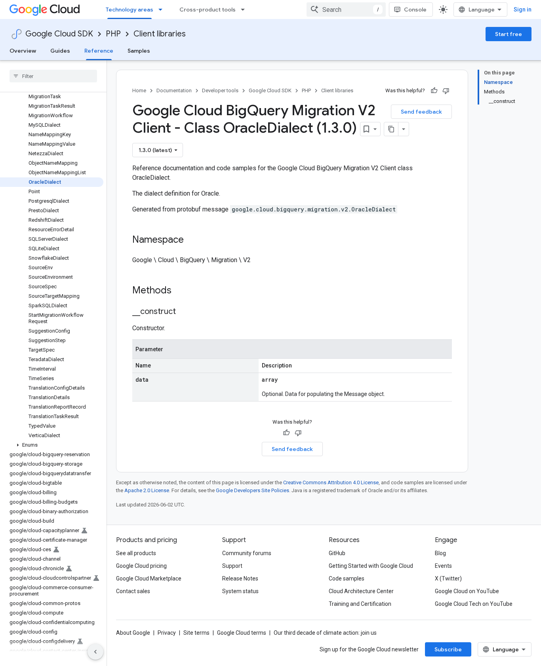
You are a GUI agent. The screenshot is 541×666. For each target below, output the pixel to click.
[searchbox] (53, 76)
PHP (113, 34)
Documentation (174, 90)
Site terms (196, 633)
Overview (23, 50)
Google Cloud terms (241, 633)
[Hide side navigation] (95, 652)
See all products (136, 553)
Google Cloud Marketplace (148, 578)
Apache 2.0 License (146, 490)
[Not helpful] (446, 91)
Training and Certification (360, 604)
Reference (98, 50)
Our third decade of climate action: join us (325, 633)
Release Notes (240, 578)
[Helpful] (434, 91)
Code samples (346, 578)
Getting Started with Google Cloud (371, 566)
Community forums (246, 553)
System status (240, 591)
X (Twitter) (448, 578)
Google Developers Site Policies (252, 490)
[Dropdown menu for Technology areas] (162, 9)
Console (415, 9)
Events (443, 566)
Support (232, 566)
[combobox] (346, 9)
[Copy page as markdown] (391, 129)
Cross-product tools (207, 9)
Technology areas (129, 9)
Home (139, 90)
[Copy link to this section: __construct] (184, 312)
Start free (508, 34)
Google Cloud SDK (59, 34)
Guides (60, 50)
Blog (440, 553)
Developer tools (220, 90)
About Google (133, 633)
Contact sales (133, 591)
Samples (139, 50)
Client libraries (159, 34)
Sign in (522, 9)
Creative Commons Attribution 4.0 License (331, 482)
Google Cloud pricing (141, 566)
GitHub (337, 553)
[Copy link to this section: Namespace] (192, 240)
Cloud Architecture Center (361, 591)
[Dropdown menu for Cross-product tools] (245, 9)
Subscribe (448, 649)
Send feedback (421, 111)
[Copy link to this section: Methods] (182, 291)
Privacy (167, 633)
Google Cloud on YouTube (467, 591)
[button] (51, 445)
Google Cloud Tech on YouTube (473, 604)
